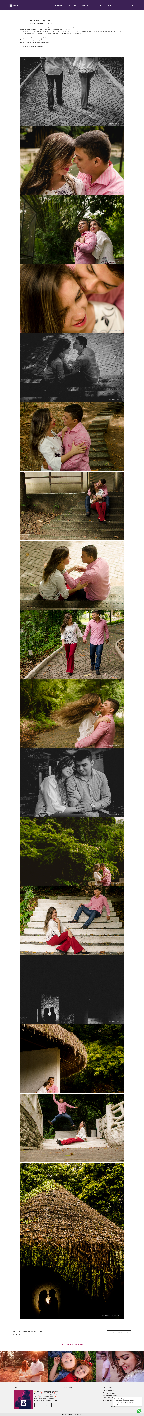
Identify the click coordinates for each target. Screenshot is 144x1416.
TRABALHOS (112, 5)
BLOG (99, 5)
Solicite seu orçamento (119, 1332)
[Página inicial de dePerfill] (21, 5)
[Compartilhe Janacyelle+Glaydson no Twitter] (16, 1334)
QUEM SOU (86, 5)
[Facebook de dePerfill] (103, 1400)
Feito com (72, 1414)
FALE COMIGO (129, 5)
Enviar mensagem (110, 1393)
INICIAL (58, 5)
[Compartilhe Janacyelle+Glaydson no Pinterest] (19, 1334)
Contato (111, 1406)
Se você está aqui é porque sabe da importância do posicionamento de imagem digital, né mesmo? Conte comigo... (124, 1401)
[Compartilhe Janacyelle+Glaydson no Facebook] (13, 1334)
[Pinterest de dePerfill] (108, 1400)
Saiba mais (43, 1405)
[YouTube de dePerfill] (111, 1400)
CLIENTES (72, 5)
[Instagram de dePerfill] (105, 1400)
